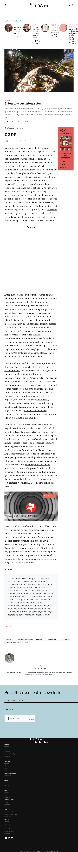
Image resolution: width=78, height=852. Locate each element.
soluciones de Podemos (35, 410)
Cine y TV (17, 24)
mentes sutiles (38, 378)
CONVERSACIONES (10, 773)
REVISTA (7, 809)
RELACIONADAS (20, 682)
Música (6, 768)
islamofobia (10, 320)
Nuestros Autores (9, 831)
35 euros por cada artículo (37, 464)
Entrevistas (73, 24)
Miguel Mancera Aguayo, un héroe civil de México (35, 32)
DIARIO (6, 744)
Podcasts (7, 805)
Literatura (7, 756)
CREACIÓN (7, 780)
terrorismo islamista (13, 642)
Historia (6, 792)
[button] (6, 5)
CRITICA (7, 761)
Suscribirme (7, 824)
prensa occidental (42, 428)
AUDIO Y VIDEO (9, 800)
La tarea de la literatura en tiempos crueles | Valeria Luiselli (73, 34)
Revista (7, 100)
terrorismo (65, 639)
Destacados (7, 817)
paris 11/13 (39, 639)
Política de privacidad (52, 851)
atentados (9, 639)
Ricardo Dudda (39, 669)
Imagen (8, 626)
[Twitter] (9, 134)
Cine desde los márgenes (66, 155)
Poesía (6, 783)
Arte (5, 771)
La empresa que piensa (55, 31)
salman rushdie (52, 639)
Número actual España (10, 814)
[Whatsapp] (15, 134)
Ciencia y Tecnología (55, 25)
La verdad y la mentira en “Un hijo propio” (19, 30)
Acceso (6, 821)
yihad (27, 642)
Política (6, 749)
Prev (60, 148)
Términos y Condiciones (38, 851)
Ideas (6, 795)
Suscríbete (64, 167)
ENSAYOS (7, 790)
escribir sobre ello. (24, 446)
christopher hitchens (25, 639)
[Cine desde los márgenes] (66, 144)
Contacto (7, 834)
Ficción (6, 785)
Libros (6, 766)
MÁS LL (6, 819)
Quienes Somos (8, 829)
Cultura (6, 746)
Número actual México (10, 812)
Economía (35, 24)
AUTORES (54, 682)
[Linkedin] (12, 134)
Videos (71, 26)
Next (71, 148)
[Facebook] (6, 134)
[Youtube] (12, 838)
